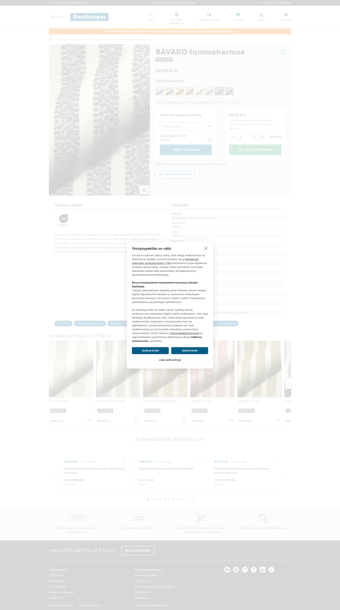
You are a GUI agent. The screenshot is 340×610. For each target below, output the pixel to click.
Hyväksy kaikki (150, 350)
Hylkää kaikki (190, 350)
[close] (206, 248)
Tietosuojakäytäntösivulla (184, 333)
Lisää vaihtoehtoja (170, 360)
